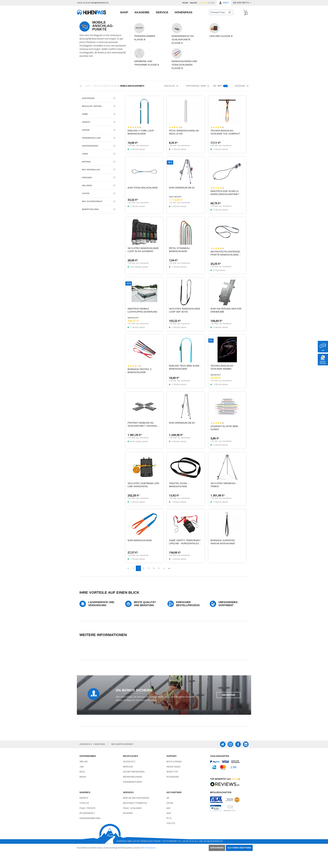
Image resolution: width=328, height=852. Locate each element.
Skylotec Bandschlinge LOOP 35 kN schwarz (143, 250)
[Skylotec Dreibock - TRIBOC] (227, 467)
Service (162, 12)
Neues (82, 772)
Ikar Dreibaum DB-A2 (182, 187)
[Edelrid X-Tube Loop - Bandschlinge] (144, 111)
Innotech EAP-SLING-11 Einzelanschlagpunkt (225, 192)
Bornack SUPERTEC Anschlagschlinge (223, 542)
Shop (124, 12)
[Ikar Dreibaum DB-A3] (185, 406)
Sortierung (240, 86)
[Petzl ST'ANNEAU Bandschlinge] (185, 232)
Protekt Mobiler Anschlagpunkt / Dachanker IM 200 (142, 425)
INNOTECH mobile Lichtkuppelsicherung (142, 310)
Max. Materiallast (91, 170)
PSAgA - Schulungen (132, 808)
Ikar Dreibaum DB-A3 (182, 423)
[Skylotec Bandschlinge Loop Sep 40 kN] (185, 292)
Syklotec (171, 823)
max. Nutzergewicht (92, 201)
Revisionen (128, 813)
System (85, 193)
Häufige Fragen (173, 767)
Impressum (128, 767)
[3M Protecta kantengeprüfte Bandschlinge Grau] (227, 232)
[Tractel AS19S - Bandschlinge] (185, 467)
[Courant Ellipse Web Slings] (227, 406)
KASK (169, 813)
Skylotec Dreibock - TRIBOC (224, 485)
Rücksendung (173, 777)
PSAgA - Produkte (87, 808)
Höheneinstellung (91, 138)
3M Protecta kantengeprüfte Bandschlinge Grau (226, 253)
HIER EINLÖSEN (228, 695)
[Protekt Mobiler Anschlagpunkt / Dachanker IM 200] (144, 406)
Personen (87, 178)
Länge (85, 154)
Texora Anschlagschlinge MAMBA (222, 367)
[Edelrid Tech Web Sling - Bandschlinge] (185, 349)
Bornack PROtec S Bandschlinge (139, 371)
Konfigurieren (216, 848)
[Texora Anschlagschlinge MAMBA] (227, 349)
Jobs (81, 767)
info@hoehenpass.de (100, 3)
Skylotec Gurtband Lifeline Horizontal (144, 485)
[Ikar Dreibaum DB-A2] (185, 171)
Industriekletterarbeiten (135, 803)
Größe (86, 130)
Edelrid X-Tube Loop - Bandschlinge (141, 132)
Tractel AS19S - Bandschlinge (178, 485)
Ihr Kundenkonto (87, 813)
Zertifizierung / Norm (196, 86)
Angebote (83, 798)
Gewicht (86, 122)
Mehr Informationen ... (149, 848)
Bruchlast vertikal (92, 106)
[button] (144, 127)
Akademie (142, 12)
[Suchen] (229, 12)
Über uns (83, 761)
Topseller (84, 803)
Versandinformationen (89, 818)
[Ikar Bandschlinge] (144, 524)
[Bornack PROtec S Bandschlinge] (144, 349)
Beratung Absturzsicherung (136, 798)
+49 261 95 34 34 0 (84, 3)
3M (168, 798)
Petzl (169, 818)
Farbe (85, 114)
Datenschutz (129, 761)
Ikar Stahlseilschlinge (143, 187)
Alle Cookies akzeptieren (239, 848)
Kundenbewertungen (132, 782)
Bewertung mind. (90, 209)
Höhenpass (183, 12)
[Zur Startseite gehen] (91, 12)
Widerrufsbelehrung (132, 777)
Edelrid (170, 803)
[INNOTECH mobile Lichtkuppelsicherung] (144, 292)
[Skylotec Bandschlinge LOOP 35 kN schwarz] (144, 232)
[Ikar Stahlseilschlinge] (144, 171)
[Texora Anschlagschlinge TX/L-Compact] (227, 111)
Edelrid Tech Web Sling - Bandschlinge (185, 367)
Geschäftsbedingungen (133, 772)
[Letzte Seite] (169, 568)
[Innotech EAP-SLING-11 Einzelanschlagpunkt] (227, 171)
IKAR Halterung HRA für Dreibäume (226, 310)
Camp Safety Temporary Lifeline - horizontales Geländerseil (185, 542)
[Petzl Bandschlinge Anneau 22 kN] (185, 111)
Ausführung (88, 98)
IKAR (168, 808)
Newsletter (172, 772)
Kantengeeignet (90, 146)
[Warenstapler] (246, 12)
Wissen (185, 3)
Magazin (193, 3)
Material (86, 162)
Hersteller (169, 86)
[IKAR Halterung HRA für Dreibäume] (227, 292)
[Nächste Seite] (164, 568)
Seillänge (87, 185)
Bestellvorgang (174, 761)
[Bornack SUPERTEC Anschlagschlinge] (227, 524)
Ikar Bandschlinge (140, 540)
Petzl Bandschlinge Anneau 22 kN (184, 132)
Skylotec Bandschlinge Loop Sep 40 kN (184, 310)
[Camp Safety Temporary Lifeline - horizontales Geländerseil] (185, 524)
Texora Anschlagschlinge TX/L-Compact (225, 132)
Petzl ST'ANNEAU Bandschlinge (179, 250)
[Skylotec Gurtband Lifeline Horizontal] (144, 467)
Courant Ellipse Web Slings (224, 428)
